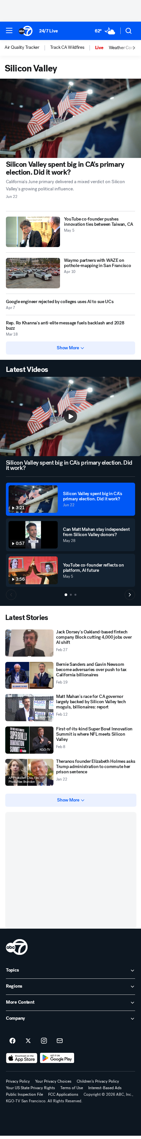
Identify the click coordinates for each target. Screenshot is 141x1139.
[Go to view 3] (75, 595)
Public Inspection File (24, 1094)
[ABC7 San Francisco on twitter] (28, 1041)
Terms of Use (71, 1088)
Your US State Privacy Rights (30, 1088)
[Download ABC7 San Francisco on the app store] (21, 1058)
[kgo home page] (17, 947)
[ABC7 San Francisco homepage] (25, 31)
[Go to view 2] (71, 595)
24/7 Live (48, 31)
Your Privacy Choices (53, 1081)
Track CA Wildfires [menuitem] (67, 47)
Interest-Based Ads (105, 1088)
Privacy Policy (18, 1081)
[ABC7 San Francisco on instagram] (43, 1041)
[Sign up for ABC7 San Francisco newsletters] (59, 1041)
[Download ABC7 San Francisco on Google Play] (57, 1058)
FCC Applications (63, 1094)
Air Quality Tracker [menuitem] (22, 47)
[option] (27, 47)
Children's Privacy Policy (98, 1081)
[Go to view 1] (66, 594)
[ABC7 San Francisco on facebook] (12, 1041)
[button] (9, 30)
